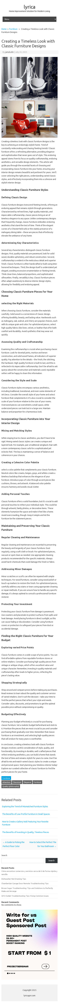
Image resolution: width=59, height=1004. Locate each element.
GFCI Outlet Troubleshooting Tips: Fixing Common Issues (25, 896)
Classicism (17, 782)
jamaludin (9, 52)
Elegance (27, 782)
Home (4, 29)
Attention (6, 782)
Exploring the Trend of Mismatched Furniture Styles (25, 806)
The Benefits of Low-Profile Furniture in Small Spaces (26, 814)
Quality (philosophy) (10, 786)
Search (4, 855)
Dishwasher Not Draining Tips (13, 879)
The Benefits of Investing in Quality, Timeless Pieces (25, 832)
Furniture (13, 29)
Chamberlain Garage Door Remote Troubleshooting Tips (25, 883)
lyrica (30, 6)
